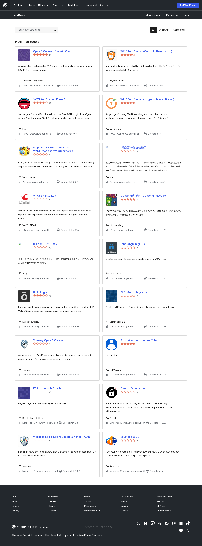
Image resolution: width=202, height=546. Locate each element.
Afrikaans (44, 527)
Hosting (15, 506)
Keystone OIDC (129, 436)
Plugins (51, 506)
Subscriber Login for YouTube (138, 340)
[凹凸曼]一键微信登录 (133, 147)
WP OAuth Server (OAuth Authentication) (146, 51)
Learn (87, 496)
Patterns (52, 510)
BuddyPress (164, 510)
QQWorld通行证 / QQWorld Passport (143, 195)
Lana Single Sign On (132, 244)
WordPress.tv (92, 510)
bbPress (162, 506)
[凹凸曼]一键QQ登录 (45, 244)
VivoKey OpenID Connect (49, 340)
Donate (125, 506)
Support (88, 501)
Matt (160, 501)
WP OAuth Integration (134, 292)
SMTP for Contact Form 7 (49, 99)
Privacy (15, 510)
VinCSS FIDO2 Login (45, 195)
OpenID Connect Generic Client (52, 51)
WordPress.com (166, 496)
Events (124, 501)
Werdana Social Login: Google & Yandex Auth (61, 436)
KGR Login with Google (47, 388)
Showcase (53, 496)
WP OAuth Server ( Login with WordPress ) (147, 99)
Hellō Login (40, 292)
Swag (125, 510)
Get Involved (127, 496)
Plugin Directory (20, 15)
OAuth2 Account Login (134, 388)
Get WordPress (188, 5)
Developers (90, 506)
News (14, 501)
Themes (52, 501)
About (15, 496)
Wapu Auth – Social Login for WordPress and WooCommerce (53, 149)
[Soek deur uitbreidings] (55, 30)
